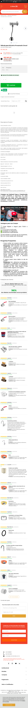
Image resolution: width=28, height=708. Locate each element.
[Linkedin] (19, 664)
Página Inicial (3, 15)
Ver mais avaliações (14, 596)
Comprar (12, 85)
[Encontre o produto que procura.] (24, 12)
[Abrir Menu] (2, 6)
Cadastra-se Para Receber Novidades (14, 625)
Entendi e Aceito (9, 704)
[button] (11, 42)
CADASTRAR (14, 640)
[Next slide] (25, 28)
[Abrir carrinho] (25, 6)
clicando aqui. (8, 257)
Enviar (14, 615)
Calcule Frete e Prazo (5, 101)
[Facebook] (8, 664)
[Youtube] (16, 664)
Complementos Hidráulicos (6, 16)
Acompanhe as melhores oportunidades (14, 627)
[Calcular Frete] (26, 101)
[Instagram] (12, 664)
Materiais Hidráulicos (12, 15)
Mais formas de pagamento (6, 63)
